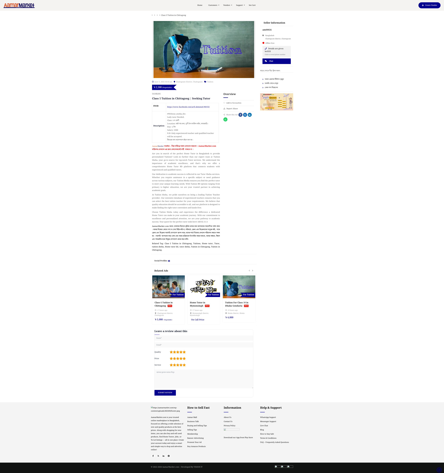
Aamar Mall (192, 417)
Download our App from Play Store (238, 437)
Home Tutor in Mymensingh (197, 304)
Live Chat (264, 425)
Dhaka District (233, 313)
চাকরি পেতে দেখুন (271, 83)
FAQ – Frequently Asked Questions (274, 442)
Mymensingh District (200, 313)
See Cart (252, 5)
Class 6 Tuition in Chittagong (164, 304)
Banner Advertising (195, 438)
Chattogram (198, 82)
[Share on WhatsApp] (225, 119)
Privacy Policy (229, 425)
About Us (227, 417)
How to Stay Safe (267, 434)
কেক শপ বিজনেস (271, 87)
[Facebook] (169, 261)
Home (199, 5)
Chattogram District (184, 82)
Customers (212, 5)
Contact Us (228, 421)
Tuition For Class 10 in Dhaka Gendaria (236, 304)
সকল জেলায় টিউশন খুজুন (274, 79)
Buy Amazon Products (196, 446)
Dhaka (242, 313)
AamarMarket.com (207, 146)
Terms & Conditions (268, 438)
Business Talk (193, 421)
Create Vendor (431, 5)
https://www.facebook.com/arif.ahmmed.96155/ (188, 107)
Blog (262, 430)
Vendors (226, 5)
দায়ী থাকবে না (186, 149)
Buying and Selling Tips (197, 425)
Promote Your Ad (194, 442)
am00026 (267, 30)
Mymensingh (195, 315)
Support (239, 5)
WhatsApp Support (268, 417)
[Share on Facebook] (240, 115)
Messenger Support (268, 421)
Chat (271, 61)
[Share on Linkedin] (250, 115)
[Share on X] (245, 115)
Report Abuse (232, 108)
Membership (192, 434)
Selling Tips (192, 430)
